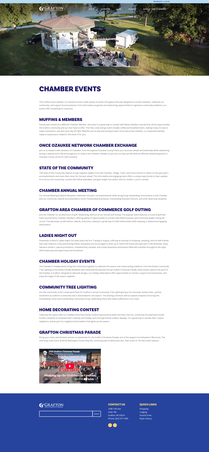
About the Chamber (155, 9)
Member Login (161, 1)
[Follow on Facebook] (110, 425)
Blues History (146, 418)
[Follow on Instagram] (115, 425)
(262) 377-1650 (121, 418)
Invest (132, 9)
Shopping (144, 408)
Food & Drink (145, 415)
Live (119, 9)
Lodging (143, 412)
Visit (92, 9)
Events (105, 9)
